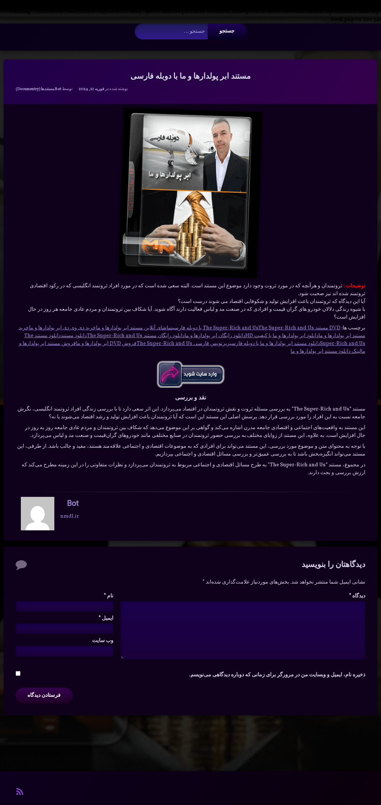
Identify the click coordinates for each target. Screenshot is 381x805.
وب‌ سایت (102, 640)
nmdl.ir (69, 516)
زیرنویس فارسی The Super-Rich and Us (183, 343)
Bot (58, 89)
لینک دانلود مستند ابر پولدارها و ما (326, 351)
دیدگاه (357, 596)
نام (108, 596)
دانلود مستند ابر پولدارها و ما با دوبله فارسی (275, 343)
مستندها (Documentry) (35, 89)
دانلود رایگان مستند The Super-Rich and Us (136, 335)
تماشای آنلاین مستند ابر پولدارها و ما (134, 328)
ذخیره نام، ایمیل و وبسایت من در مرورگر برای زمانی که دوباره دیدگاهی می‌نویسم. (277, 674)
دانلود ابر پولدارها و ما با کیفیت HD (281, 335)
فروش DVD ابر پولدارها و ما (106, 343)
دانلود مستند (74, 335)
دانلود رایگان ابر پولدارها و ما (215, 335)
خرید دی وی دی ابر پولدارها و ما (62, 328)
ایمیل (106, 618)
